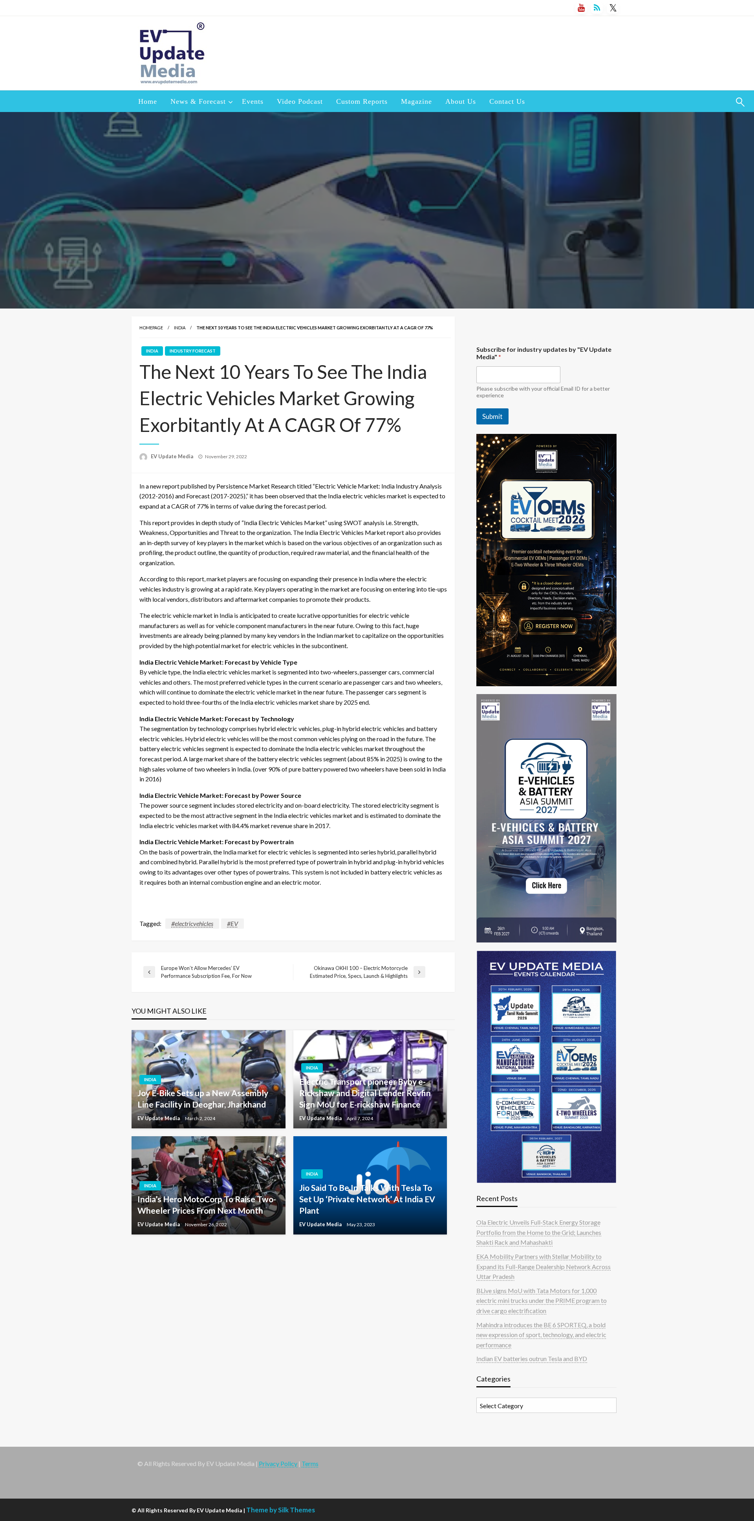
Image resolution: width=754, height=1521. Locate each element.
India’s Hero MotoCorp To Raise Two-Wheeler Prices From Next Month (206, 1204)
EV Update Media (172, 456)
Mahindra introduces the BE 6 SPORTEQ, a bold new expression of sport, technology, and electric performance (541, 1334)
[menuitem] (148, 101)
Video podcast (300, 101)
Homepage (151, 327)
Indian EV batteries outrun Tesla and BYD (531, 1358)
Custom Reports (362, 101)
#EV (232, 923)
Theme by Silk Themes (280, 1510)
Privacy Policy (278, 1463)
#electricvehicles (192, 923)
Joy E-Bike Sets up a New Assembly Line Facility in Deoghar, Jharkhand (202, 1098)
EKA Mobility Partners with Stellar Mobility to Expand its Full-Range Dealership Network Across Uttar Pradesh (543, 1266)
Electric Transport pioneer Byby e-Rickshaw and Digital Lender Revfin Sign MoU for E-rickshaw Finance (365, 1093)
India (179, 327)
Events (253, 101)
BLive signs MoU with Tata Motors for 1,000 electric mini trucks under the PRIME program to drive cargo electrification (541, 1300)
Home (147, 101)
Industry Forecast (193, 350)
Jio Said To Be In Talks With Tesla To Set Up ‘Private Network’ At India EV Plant (367, 1199)
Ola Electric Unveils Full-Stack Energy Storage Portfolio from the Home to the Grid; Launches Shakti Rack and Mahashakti (538, 1232)
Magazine (416, 101)
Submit (492, 416)
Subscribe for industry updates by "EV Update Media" (543, 352)
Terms (310, 1463)
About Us (460, 101)
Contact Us (507, 101)
